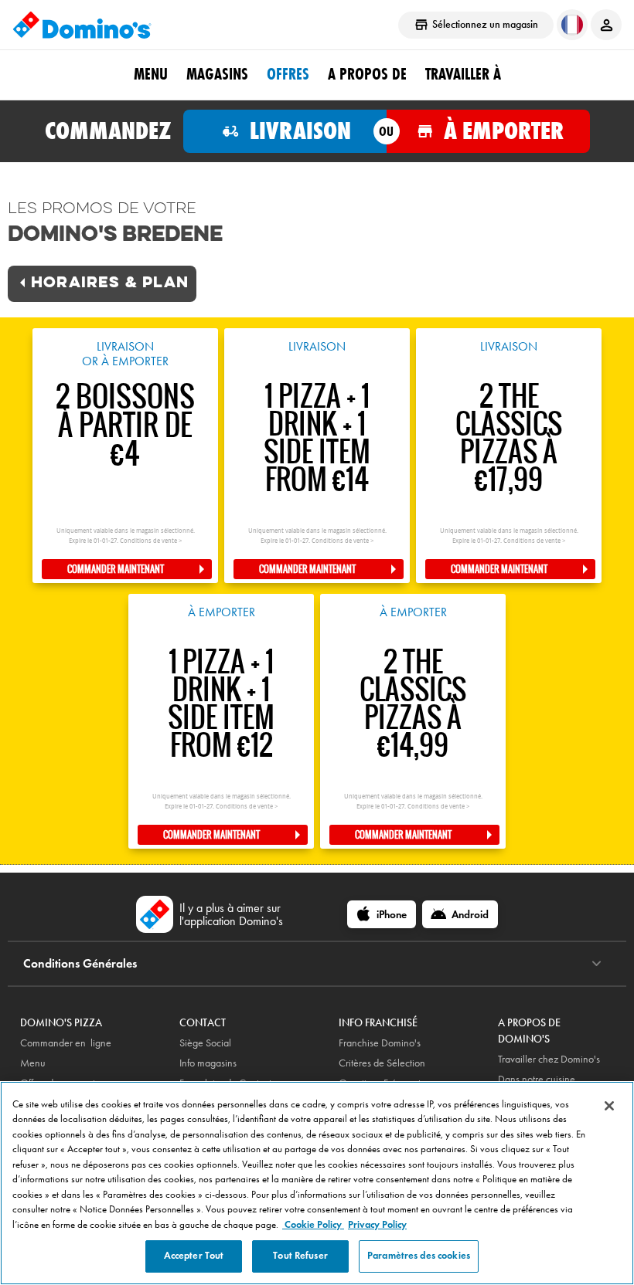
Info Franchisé (378, 1022)
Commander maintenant (115, 569)
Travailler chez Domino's (549, 1059)
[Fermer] (609, 1106)
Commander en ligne (65, 1042)
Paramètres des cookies (418, 1255)
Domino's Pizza (61, 1022)
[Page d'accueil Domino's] (82, 25)
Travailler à (463, 74)
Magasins (217, 74)
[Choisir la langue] (572, 24)
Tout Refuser (300, 1255)
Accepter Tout (194, 1255)
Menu (151, 74)
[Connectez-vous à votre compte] (606, 24)
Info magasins (208, 1063)
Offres (288, 74)
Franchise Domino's (380, 1042)
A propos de (367, 74)
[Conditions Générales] (596, 964)
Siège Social (205, 1042)
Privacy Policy (377, 1225)
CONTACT (202, 1022)
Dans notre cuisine (536, 1079)
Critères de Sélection (382, 1063)
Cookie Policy (313, 1225)
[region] (317, 1183)
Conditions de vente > (151, 540)
